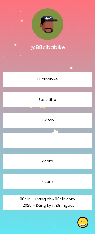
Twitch (47, 120)
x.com (47, 161)
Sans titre (47, 99)
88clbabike (47, 79)
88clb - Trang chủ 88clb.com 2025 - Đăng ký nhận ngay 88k (47, 205)
